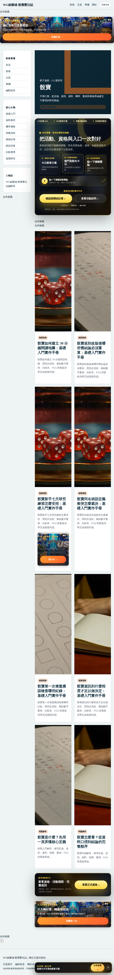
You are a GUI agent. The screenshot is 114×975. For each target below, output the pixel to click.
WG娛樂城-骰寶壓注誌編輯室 (16, 184)
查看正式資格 (91, 884)
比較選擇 (10, 152)
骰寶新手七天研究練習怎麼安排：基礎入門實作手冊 (52, 503)
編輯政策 (10, 90)
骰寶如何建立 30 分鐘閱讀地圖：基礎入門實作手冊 (53, 347)
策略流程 (10, 133)
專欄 (87, 4)
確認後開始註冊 (56, 198)
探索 (72, 4)
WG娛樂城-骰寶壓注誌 (18, 4)
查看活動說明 (90, 198)
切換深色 (105, 5)
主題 (79, 4)
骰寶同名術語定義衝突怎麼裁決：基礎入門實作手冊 (91, 503)
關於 (94, 4)
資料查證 (10, 120)
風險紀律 (10, 139)
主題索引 (7, 964)
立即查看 (97, 967)
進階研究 (10, 158)
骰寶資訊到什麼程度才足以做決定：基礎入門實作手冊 (91, 690)
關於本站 (32, 964)
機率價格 (10, 126)
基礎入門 (10, 114)
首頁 (8, 65)
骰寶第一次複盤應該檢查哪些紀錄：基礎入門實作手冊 (52, 690)
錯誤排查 (10, 145)
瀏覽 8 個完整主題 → (50, 107)
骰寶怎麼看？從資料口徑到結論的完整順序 (91, 841)
